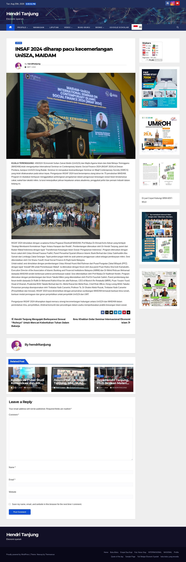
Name (12, 467)
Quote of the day (117, 557)
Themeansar (49, 554)
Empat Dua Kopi (126, 552)
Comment (14, 415)
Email (12, 480)
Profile (21, 27)
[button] (178, 27)
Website (12, 492)
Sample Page (130, 557)
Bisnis (99, 27)
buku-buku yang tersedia (170, 557)
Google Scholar (119, 27)
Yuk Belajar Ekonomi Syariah (148, 557)
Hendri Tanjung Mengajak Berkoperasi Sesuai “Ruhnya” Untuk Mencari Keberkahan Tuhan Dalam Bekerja (40, 322)
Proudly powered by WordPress (18, 554)
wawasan (38, 27)
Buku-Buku (84, 27)
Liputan (54, 27)
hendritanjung (34, 64)
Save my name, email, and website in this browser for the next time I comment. (47, 504)
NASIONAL (168, 552)
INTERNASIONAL (155, 552)
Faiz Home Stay (140, 552)
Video (67, 27)
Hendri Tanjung (22, 13)
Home (106, 552)
